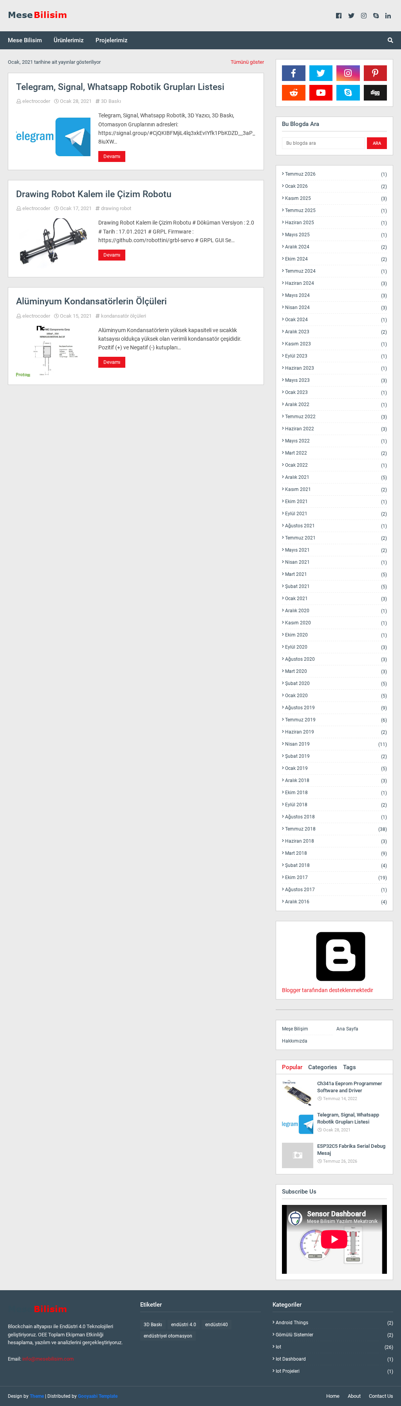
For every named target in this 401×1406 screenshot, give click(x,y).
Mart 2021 (336, 574)
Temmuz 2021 (336, 538)
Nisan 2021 (336, 562)
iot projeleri (334, 1371)
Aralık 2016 (336, 901)
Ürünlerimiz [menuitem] (69, 40)
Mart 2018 (336, 853)
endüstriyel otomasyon (168, 1336)
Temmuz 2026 (336, 174)
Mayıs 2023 (336, 380)
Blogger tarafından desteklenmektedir (327, 990)
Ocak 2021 (336, 599)
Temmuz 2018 (336, 829)
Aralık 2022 (336, 405)
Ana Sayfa (347, 1029)
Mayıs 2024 (336, 295)
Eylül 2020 (336, 647)
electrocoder (36, 101)
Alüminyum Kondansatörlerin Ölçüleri (91, 301)
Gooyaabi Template (97, 1396)
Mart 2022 (336, 453)
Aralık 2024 (336, 247)
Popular (292, 1067)
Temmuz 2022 (336, 417)
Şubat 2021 (336, 587)
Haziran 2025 (336, 223)
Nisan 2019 (336, 744)
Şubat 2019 (336, 756)
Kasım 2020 (336, 623)
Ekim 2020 (336, 635)
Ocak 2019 (336, 768)
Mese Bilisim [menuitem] (25, 40)
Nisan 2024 (336, 308)
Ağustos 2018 (336, 817)
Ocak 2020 (336, 696)
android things (334, 1323)
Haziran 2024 (336, 283)
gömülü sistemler (334, 1335)
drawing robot (116, 208)
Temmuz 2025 (336, 211)
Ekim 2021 (336, 502)
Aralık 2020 (336, 611)
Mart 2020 (336, 671)
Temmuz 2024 (336, 271)
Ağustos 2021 (336, 526)
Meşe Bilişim (295, 1029)
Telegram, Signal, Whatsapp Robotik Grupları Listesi (120, 87)
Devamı (111, 156)
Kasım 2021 (336, 490)
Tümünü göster (247, 62)
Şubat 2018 (336, 865)
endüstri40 (216, 1324)
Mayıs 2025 (336, 235)
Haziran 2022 (336, 429)
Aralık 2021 (336, 477)
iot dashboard (334, 1359)
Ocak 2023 (336, 393)
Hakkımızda (294, 1041)
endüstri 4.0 (183, 1324)
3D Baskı (111, 101)
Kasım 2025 (336, 198)
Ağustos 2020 (336, 659)
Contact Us (381, 1396)
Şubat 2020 (336, 684)
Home (333, 1396)
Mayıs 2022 (336, 441)
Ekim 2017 (336, 878)
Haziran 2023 (336, 368)
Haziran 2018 (336, 841)
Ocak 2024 (336, 320)
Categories (322, 1067)
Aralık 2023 (336, 332)
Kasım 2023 (336, 344)
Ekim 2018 (336, 793)
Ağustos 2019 (336, 708)
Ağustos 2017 (336, 890)
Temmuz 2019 (336, 720)
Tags (349, 1067)
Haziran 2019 (336, 732)
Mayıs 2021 (336, 550)
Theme (37, 1396)
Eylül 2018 (336, 805)
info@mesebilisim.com (48, 1359)
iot (334, 1347)
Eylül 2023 (336, 356)
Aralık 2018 (336, 781)
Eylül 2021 (336, 514)
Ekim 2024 (336, 259)
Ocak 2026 (336, 186)
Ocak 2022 (336, 465)
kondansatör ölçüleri (123, 316)
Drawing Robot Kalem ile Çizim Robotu (94, 194)
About (354, 1396)
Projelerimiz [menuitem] (112, 40)
